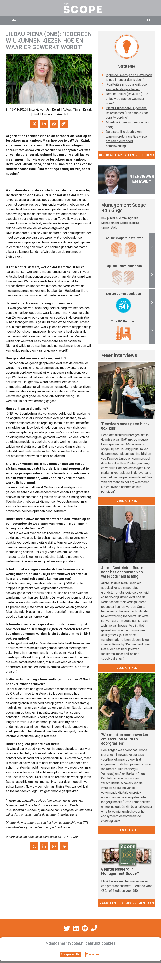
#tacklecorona (67, 815)
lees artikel (127, 501)
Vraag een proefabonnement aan (127, 903)
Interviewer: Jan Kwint (141, 179)
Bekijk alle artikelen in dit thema (126, 155)
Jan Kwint (53, 109)
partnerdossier (60, 827)
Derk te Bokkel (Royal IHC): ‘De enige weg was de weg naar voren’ (127, 98)
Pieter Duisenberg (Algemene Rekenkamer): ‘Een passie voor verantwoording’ (127, 112)
